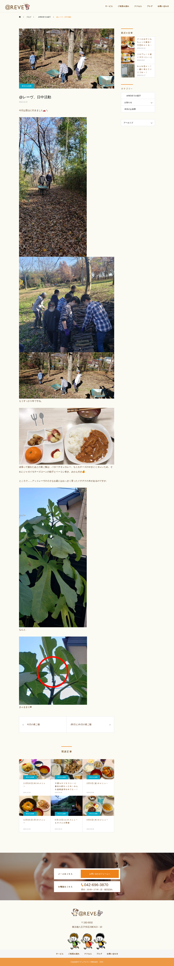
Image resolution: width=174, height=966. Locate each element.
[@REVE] (18, 6)
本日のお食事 (27, 86)
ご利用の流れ (123, 6)
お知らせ (128, 102)
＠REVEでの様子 (132, 96)
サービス (109, 6)
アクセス (138, 6)
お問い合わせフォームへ (99, 874)
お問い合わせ (163, 6)
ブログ (150, 6)
